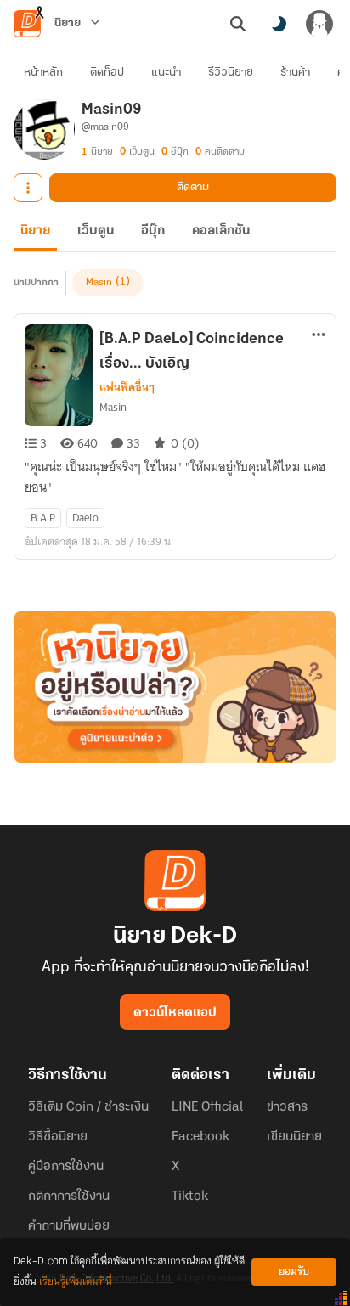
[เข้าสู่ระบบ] (319, 24)
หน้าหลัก (43, 72)
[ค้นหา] (238, 24)
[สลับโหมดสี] (279, 24)
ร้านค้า (295, 72)
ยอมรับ (294, 1271)
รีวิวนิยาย (230, 72)
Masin (99, 283)
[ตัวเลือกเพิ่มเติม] (28, 187)
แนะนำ (166, 72)
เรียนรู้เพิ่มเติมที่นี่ (75, 1282)
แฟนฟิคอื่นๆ (127, 387)
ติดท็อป (107, 72)
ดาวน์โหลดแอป (175, 1013)
